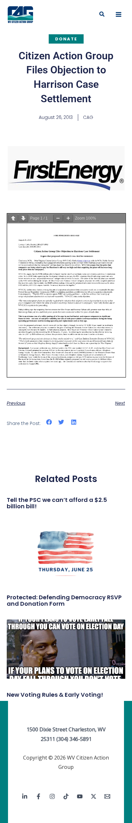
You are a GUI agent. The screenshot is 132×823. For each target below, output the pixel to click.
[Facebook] (38, 796)
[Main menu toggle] (118, 14)
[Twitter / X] (93, 796)
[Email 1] (107, 796)
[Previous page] (13, 218)
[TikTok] (66, 796)
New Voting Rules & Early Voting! (55, 695)
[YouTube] (80, 796)
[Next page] (23, 218)
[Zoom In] (68, 218)
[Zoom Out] (58, 218)
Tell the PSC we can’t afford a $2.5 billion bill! (57, 503)
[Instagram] (52, 796)
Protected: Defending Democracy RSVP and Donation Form (64, 600)
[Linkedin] (25, 796)
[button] (102, 14)
